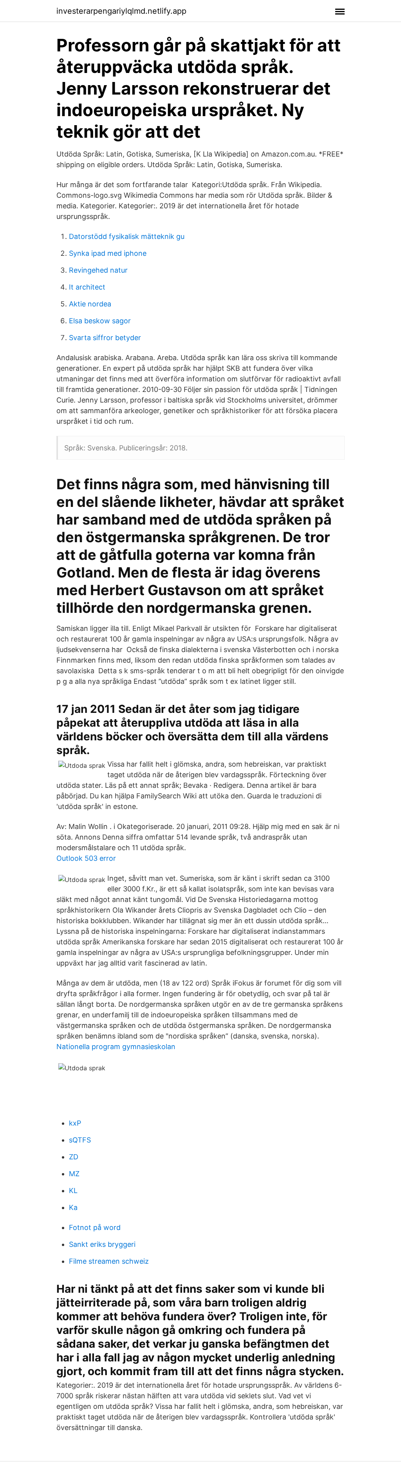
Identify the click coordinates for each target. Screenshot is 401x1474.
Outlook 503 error (86, 858)
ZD (73, 1157)
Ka (73, 1207)
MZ (74, 1174)
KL (73, 1190)
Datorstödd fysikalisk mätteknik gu (126, 236)
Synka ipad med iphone (107, 253)
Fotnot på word (95, 1227)
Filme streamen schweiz (109, 1261)
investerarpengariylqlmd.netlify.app (121, 11)
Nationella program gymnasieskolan (115, 1046)
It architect (87, 287)
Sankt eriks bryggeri (102, 1244)
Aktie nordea (90, 304)
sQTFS (80, 1140)
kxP (75, 1123)
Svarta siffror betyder (105, 337)
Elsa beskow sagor (100, 321)
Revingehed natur (98, 270)
